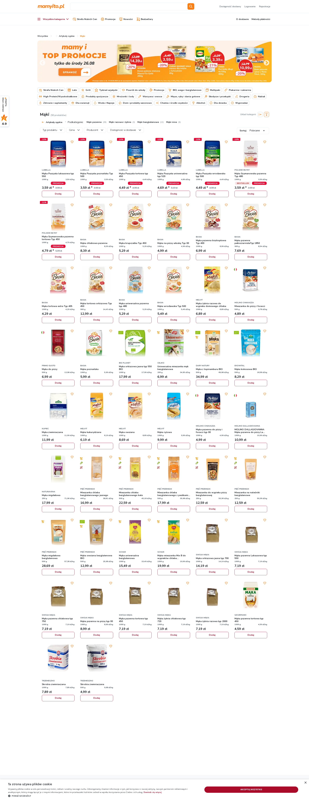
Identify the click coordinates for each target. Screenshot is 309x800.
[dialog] (154, 789)
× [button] (305, 783)
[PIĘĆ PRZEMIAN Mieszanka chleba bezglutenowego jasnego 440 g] (96, 469)
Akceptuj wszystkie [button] (251, 789)
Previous (40, 61)
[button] (102, 796)
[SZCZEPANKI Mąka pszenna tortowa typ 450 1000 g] (250, 595)
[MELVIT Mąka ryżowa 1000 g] (173, 406)
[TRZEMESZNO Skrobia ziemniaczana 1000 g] (58, 658)
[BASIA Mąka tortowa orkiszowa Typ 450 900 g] (96, 280)
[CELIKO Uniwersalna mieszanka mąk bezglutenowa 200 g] (173, 343)
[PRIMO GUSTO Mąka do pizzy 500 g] (58, 343)
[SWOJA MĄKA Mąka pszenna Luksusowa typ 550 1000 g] (250, 532)
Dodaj (58, 193)
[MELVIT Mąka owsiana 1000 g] (135, 406)
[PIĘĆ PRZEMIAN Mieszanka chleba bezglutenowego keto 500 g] (135, 469)
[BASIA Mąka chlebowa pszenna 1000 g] (96, 217)
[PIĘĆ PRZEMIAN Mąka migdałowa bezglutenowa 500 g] (58, 532)
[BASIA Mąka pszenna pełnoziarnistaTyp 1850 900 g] (250, 217)
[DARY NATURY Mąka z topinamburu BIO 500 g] (212, 343)
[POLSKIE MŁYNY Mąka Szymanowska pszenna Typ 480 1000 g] (250, 154)
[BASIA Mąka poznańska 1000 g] (96, 343)
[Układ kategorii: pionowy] (266, 114)
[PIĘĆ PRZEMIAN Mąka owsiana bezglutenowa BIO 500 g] (96, 532)
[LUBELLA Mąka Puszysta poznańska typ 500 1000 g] (96, 154)
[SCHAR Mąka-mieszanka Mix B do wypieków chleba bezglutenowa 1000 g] (173, 532)
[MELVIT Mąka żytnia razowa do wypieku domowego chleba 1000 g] (212, 280)
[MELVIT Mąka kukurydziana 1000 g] (96, 406)
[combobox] (128, 6)
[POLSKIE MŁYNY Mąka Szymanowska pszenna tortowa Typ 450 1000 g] (58, 217)
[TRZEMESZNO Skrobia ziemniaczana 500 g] (96, 658)
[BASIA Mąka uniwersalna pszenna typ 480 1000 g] (135, 280)
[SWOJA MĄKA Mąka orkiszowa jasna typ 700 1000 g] (212, 532)
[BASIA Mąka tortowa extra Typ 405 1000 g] (58, 280)
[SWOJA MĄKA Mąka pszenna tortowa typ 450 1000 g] (135, 595)
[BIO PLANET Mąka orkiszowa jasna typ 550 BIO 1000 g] (135, 343)
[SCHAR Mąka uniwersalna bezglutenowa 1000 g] (135, 532)
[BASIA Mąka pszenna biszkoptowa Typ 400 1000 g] (212, 217)
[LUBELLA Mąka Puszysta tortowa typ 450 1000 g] (135, 154)
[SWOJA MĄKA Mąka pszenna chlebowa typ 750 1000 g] (58, 595)
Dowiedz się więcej (153, 792)
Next (265, 61)
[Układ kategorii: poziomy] (260, 114)
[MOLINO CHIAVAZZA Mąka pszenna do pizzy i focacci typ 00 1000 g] (212, 406)
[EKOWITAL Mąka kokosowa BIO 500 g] (250, 343)
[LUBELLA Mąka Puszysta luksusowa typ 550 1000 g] (58, 154)
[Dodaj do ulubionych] (72, 142)
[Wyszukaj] (190, 6)
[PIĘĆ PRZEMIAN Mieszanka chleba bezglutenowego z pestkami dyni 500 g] (173, 469)
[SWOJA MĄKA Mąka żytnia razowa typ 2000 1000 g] (212, 595)
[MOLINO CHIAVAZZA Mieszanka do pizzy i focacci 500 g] (250, 280)
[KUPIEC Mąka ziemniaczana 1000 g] (58, 406)
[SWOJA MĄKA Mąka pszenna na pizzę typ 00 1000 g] (96, 595)
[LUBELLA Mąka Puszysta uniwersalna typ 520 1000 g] (173, 154)
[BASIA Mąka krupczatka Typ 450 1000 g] (135, 217)
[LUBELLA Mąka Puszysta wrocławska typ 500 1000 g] (212, 154)
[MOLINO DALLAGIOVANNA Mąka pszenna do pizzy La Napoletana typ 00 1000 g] (250, 406)
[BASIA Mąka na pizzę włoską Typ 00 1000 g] (173, 217)
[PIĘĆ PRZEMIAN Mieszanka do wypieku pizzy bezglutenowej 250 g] (212, 469)
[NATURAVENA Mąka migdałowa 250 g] (58, 469)
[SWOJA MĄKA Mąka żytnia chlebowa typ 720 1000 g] (173, 595)
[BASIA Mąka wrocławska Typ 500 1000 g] (173, 280)
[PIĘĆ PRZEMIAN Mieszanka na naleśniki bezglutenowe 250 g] (250, 469)
